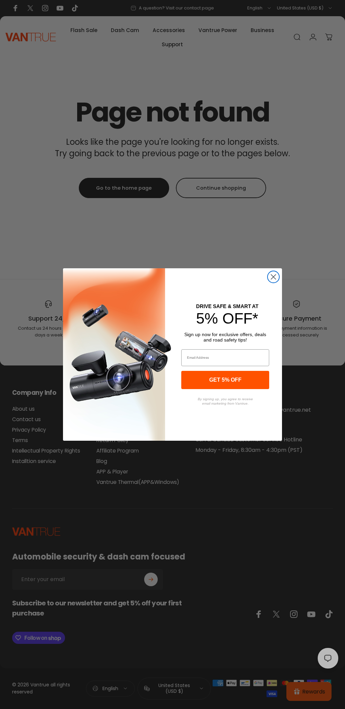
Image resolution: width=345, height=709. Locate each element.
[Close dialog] (273, 277)
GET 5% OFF (225, 380)
